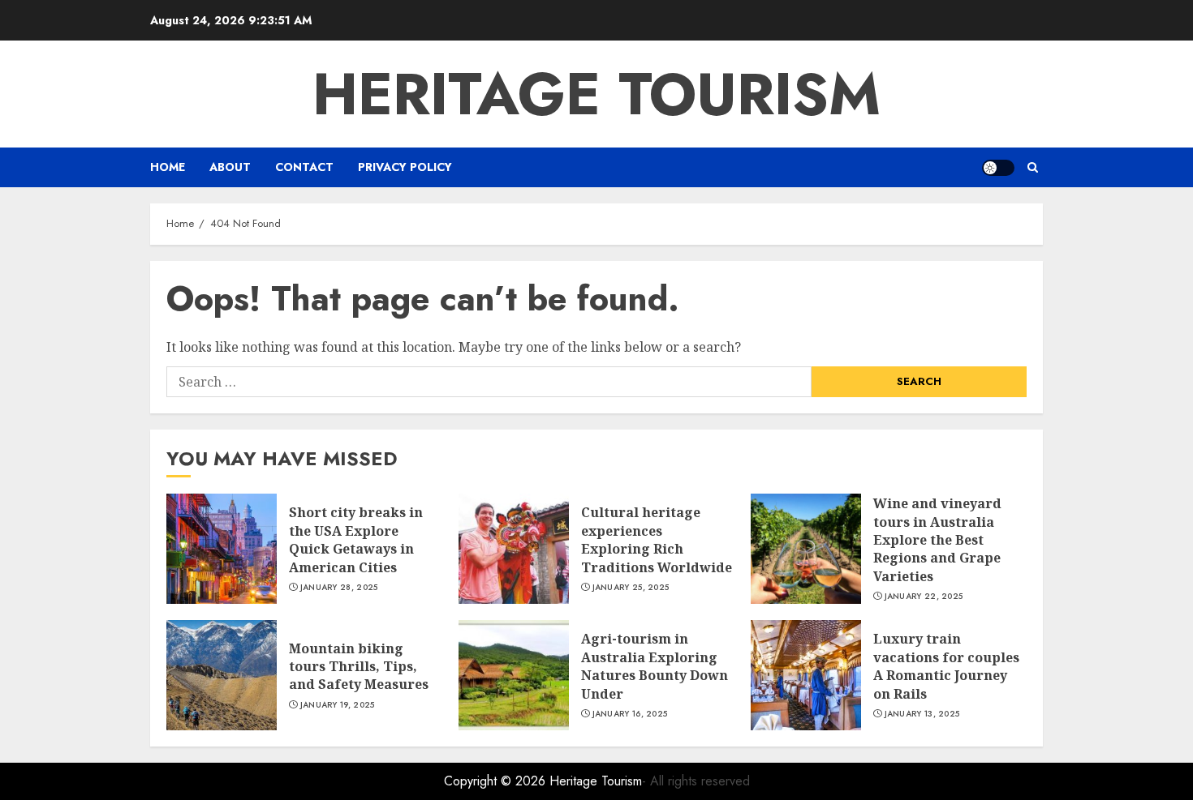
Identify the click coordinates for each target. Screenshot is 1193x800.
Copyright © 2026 (496, 781)
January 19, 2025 (337, 705)
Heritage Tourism (596, 94)
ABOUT (230, 167)
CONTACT (304, 167)
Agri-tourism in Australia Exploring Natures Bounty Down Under (654, 666)
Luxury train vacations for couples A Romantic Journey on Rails (946, 666)
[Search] (1033, 167)
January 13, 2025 (922, 714)
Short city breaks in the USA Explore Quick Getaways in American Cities (356, 539)
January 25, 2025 (631, 587)
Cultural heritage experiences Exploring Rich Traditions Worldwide (656, 539)
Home (167, 167)
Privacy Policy (405, 167)
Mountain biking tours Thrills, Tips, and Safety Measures (359, 667)
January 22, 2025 (924, 596)
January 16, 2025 (630, 714)
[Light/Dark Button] (998, 168)
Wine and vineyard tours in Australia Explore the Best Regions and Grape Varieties (937, 539)
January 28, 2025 (339, 587)
